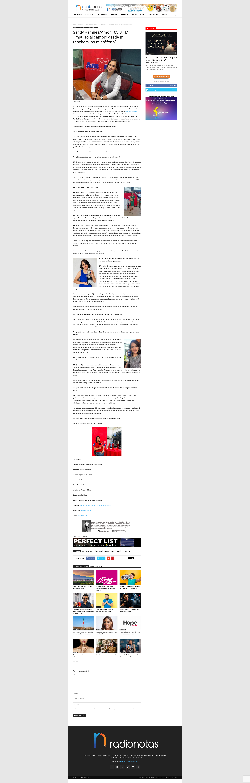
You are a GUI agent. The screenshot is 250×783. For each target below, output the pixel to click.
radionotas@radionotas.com (129, 762)
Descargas (89, 15)
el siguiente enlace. (131, 111)
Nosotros (174, 777)
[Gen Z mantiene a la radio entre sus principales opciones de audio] (130, 577)
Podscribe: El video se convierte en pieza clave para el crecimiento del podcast (130, 657)
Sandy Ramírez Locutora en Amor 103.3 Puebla (95, 505)
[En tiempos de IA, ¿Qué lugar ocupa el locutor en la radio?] (130, 600)
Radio (93, 27)
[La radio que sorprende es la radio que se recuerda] (106, 646)
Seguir (174, 90)
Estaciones (82, 27)
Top (96, 27)
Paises (163, 15)
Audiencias (76, 584)
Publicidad (167, 777)
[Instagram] (117, 767)
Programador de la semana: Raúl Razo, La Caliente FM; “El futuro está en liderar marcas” (83, 611)
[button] (174, 14)
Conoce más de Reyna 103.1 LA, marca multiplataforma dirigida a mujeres (105, 588)
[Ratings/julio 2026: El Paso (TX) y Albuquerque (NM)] (83, 577)
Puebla (112, 551)
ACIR (83, 551)
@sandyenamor (86, 510)
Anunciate (114, 15)
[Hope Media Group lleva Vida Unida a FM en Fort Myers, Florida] (130, 623)
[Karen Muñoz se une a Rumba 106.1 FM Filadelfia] (106, 623)
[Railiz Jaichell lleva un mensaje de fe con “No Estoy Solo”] (161, 43)
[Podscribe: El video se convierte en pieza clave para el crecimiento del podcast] (130, 646)
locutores (88, 27)
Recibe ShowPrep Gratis (161, 76)
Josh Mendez (79, 46)
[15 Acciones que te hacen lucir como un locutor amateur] (106, 600)
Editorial (99, 606)
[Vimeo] (133, 767)
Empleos (134, 15)
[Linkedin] (122, 767)
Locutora (106, 551)
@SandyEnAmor (83, 515)
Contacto (153, 15)
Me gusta (173, 86)
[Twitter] (128, 767)
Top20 (142, 15)
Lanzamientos (101, 15)
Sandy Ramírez (126, 551)
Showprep (124, 15)
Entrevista (75, 27)
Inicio (74, 25)
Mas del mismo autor (96, 566)
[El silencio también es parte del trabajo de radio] (83, 646)
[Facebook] (112, 767)
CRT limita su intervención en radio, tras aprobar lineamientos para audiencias (83, 634)
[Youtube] (138, 767)
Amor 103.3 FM (90, 551)
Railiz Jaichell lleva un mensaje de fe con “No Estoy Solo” (161, 58)
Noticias (77, 15)
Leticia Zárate (150, 62)
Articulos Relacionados (81, 566)
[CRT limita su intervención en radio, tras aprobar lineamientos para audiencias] (83, 623)
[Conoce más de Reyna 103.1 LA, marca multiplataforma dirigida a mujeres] (106, 577)
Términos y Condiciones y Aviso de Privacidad (149, 777)
